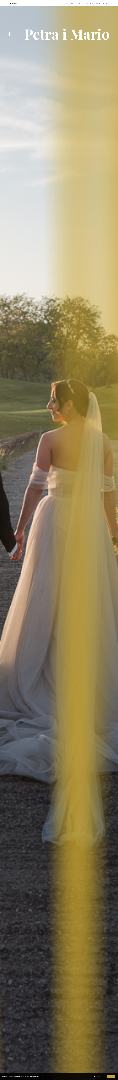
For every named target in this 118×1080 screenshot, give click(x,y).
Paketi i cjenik (89, 3)
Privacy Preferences (99, 1076)
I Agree (111, 1076)
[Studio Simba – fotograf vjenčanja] (13, 3)
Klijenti (79, 3)
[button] (9, 35)
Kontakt (105, 3)
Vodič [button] (98, 3)
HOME (66, 3)
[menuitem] (67, 3)
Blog (72, 3)
